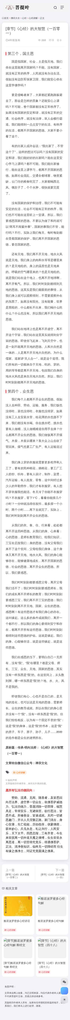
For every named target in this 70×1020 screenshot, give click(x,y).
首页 (6, 17)
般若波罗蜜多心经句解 (51, 921)
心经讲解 (33, 17)
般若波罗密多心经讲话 (17, 921)
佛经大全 (15, 17)
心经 (24, 17)
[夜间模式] (64, 999)
